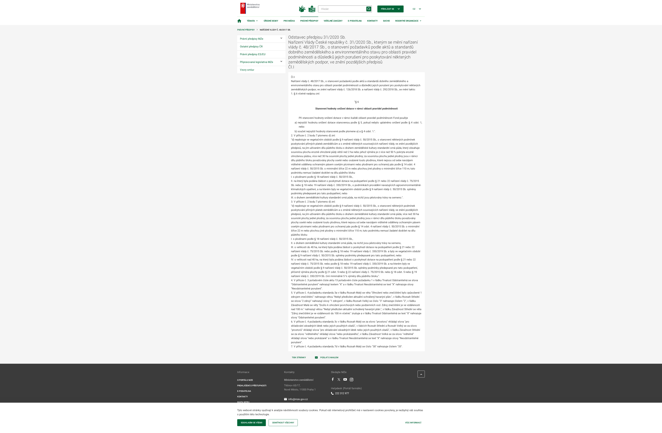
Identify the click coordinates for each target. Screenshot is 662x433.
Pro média (289, 21)
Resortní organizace (406, 21)
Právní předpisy (309, 21)
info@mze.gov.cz (298, 399)
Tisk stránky (299, 357)
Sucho (386, 21)
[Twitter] (339, 380)
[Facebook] (332, 380)
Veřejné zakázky (333, 21)
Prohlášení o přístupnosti (251, 385)
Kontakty (372, 21)
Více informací (413, 422)
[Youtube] (345, 380)
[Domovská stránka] (239, 21)
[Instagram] (351, 380)
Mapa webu (243, 402)
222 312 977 (342, 393)
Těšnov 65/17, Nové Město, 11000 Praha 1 (300, 387)
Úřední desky (271, 21)
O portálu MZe (245, 380)
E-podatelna (355, 21)
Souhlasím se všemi (251, 422)
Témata (251, 21)
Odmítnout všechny (283, 422)
